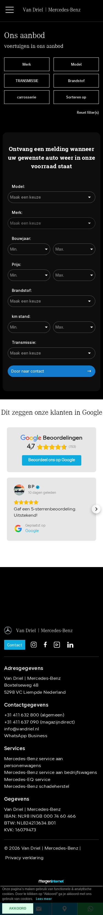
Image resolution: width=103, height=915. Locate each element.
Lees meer (44, 899)
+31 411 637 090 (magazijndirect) (39, 722)
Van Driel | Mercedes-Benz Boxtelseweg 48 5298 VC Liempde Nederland (35, 685)
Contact (14, 644)
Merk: (17, 212)
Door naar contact (27, 371)
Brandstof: (22, 290)
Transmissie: (24, 342)
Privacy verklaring (24, 858)
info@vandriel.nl (21, 729)
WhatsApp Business (25, 736)
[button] (6, 509)
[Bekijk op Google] (19, 489)
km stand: (21, 316)
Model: (18, 186)
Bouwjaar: (21, 238)
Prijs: (16, 264)
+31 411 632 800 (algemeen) (34, 715)
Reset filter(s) (88, 112)
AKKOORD (17, 908)
